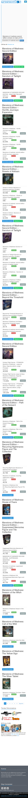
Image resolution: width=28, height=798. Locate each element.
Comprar (23, 97)
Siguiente (21, 703)
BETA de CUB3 (6, 723)
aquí (18, 735)
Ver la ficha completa (8, 66)
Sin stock (13, 96)
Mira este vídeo (14, 734)
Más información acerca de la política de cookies (16, 796)
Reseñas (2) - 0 (18, 437)
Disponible (14, 132)
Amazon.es (11, 44)
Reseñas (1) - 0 (18, 100)
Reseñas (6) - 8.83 (19, 66)
